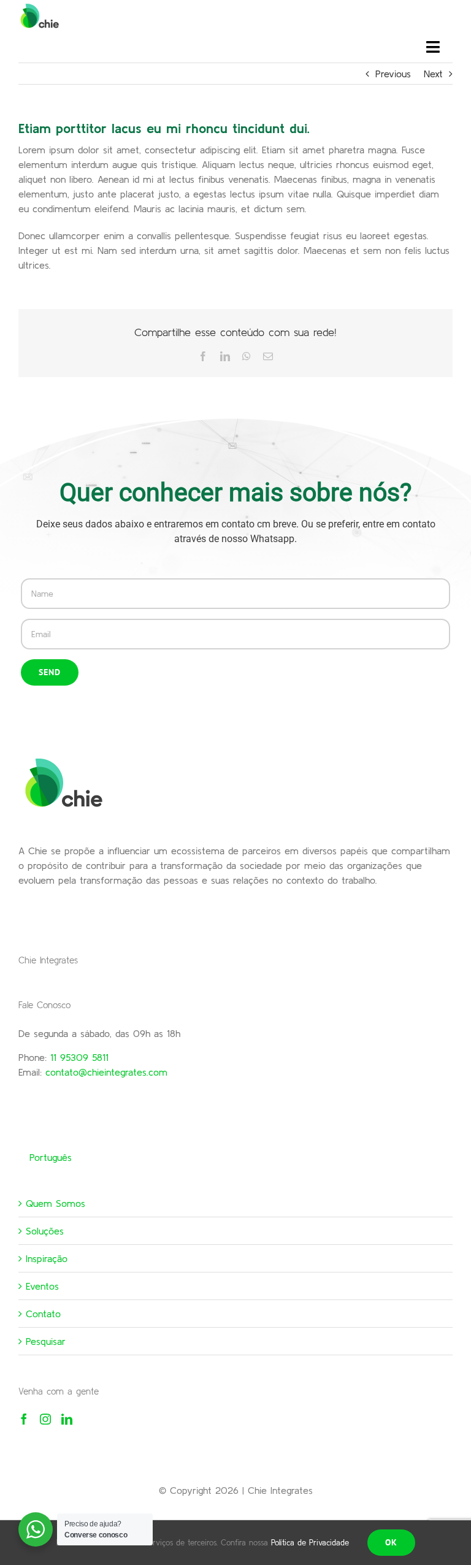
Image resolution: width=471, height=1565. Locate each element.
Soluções (45, 1230)
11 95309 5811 (79, 1057)
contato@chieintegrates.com (106, 1071)
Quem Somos (55, 1203)
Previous (393, 73)
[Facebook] (23, 1419)
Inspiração (46, 1258)
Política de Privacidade (310, 1542)
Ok (391, 1542)
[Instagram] (45, 1419)
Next (433, 73)
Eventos (42, 1285)
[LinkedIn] (66, 1419)
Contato (43, 1313)
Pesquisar (46, 1341)
